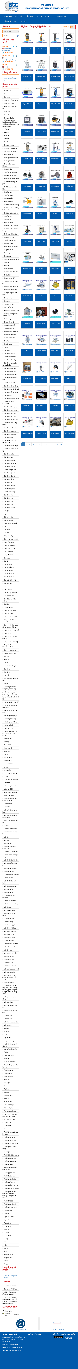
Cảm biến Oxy (8, 437)
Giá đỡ (6, 663)
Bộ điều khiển (8, 198)
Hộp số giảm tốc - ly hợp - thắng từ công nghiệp (9, 733)
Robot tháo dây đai (10, 1111)
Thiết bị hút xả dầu (10, 1179)
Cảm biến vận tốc (9, 489)
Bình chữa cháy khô (10, 148)
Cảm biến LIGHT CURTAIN (8, 403)
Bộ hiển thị (7, 256)
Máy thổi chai (8, 1016)
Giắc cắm (7, 675)
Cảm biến (7, 350)
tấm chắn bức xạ (9, 1119)
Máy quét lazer (8, 1002)
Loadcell (6, 767)
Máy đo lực (7, 907)
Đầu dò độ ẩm (8, 570)
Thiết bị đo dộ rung (10, 1158)
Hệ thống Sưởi (8, 725)
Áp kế (6, 94)
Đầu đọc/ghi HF (9, 577)
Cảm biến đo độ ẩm (10, 374)
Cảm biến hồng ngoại (11, 392)
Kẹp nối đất (7, 745)
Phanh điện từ (8, 1070)
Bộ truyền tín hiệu (9, 338)
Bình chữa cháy (9, 145)
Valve (5, 1242)
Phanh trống (8, 1073)
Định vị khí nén (8, 607)
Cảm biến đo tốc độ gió (11, 389)
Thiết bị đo (7, 1152)
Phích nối (7, 1079)
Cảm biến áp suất (9, 353)
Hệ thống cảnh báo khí (11, 702)
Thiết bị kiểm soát (9, 1182)
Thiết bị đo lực (8, 1164)
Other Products (9, 1055)
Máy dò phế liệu (9, 918)
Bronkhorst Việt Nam (10, 1289)
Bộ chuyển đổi (8, 154)
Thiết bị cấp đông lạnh (11, 1143)
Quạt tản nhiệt (8, 1095)
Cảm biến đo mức (9, 383)
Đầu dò (6, 561)
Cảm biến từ (8, 482)
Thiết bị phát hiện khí (10, 1204)
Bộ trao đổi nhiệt (9, 322)
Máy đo (6, 840)
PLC (5, 1086)
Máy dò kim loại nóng (11, 904)
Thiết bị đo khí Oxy (10, 1161)
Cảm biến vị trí (8, 495)
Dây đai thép (8, 583)
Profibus (6, 1089)
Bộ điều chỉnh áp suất (11, 172)
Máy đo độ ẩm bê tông (11, 860)
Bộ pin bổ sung (9, 307)
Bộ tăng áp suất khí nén (11, 310)
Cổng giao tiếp (8, 536)
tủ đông (6, 1229)
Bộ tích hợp (7, 319)
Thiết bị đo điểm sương (11, 1155)
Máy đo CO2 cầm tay (10, 852)
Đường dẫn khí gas (10, 653)
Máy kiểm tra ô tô (9, 947)
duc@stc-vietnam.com (11, 67)
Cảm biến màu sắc (10, 413)
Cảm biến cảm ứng (10, 360)
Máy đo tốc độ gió (9, 925)
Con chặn (7, 530)
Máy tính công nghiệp (11, 1022)
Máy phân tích (8, 963)
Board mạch (8, 344)
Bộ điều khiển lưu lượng (11, 205)
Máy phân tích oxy (10, 966)
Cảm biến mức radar (10, 428)
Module (6, 1031)
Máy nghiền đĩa (9, 959)
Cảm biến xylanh (9, 507)
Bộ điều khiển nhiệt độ (11, 213)
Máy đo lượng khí (9, 910)
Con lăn (6, 533)
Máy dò (6, 837)
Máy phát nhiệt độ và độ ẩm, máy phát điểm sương (9, 977)
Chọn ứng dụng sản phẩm (10, 1277)
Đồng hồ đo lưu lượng (11, 642)
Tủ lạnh (6, 1232)
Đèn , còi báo (8, 589)
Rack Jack (7, 1098)
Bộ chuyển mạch (9, 161)
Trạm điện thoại (9, 1217)
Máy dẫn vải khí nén (10, 829)
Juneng (6, 742)
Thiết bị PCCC (8, 1201)
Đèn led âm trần (9, 596)
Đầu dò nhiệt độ (9, 574)
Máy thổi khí (8, 1019)
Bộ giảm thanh (8, 250)
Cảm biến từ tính (9, 485)
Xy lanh (6, 1264)
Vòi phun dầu (8, 1258)
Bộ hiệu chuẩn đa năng (11, 259)
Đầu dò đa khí (8, 564)
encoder (6, 656)
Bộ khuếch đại (8, 269)
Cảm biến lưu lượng (10, 407)
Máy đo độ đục (8, 878)
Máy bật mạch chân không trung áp (9, 799)
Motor (6, 1034)
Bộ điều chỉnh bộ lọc (10, 175)
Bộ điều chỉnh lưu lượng (11, 178)
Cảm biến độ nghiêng (11, 386)
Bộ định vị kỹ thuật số (11, 234)
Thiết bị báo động (9, 1137)
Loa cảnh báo (8, 764)
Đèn (5, 586)
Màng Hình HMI (9, 795)
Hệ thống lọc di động (10, 722)
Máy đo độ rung (9, 892)
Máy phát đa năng (10, 972)
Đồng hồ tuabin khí (10, 650)
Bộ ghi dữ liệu (8, 243)
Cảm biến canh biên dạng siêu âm (9, 364)
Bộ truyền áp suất (9, 325)
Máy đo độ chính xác (10, 868)
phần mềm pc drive (10, 1062)
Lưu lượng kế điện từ (10, 773)
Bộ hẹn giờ (7, 253)
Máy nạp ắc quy (9, 956)
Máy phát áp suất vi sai (11, 969)
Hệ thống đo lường (10, 719)
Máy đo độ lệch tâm (10, 886)
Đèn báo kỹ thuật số (10, 593)
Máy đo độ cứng (9, 871)
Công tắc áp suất (9, 545)
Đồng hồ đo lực (9, 633)
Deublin (6, 604)
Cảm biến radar (9, 454)
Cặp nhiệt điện (8, 517)
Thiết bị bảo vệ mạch (10, 1140)
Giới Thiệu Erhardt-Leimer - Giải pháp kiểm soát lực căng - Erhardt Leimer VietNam (10, 1300)
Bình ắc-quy (8, 142)
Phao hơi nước (8, 1076)
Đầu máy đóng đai (10, 580)
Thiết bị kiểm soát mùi (11, 1185)
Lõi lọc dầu (7, 770)
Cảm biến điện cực (10, 368)
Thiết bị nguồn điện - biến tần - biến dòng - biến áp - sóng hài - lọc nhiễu (9, 1195)
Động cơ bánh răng (10, 610)
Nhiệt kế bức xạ (9, 1041)
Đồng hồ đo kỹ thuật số (11, 630)
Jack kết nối (7, 739)
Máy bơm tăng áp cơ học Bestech (9, 816)
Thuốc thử (7, 1213)
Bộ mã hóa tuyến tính (11, 286)
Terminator (7, 1126)
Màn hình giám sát (10, 786)
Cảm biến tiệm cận (10, 466)
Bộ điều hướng (8, 195)
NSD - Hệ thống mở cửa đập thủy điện (9, 1293)
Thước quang (8, 1210)
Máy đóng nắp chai (10, 931)
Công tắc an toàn (9, 542)
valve (5, 1245)
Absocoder (7, 91)
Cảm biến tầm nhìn (10, 463)
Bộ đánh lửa (8, 169)
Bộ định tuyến (8, 222)
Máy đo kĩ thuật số (10, 901)
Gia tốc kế (7, 669)
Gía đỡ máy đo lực (10, 666)
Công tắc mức (8, 555)
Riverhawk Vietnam (10, 1286)
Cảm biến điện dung (10, 371)
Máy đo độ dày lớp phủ (11, 875)
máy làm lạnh (8, 950)
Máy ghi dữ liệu (9, 934)
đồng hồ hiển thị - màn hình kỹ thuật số (10, 646)
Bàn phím (7, 97)
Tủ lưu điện (7, 1236)
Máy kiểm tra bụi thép (11, 944)
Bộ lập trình (7, 275)
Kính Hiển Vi (8, 761)
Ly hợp (6, 776)
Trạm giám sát (8, 1220)
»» (61, 444)
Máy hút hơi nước (9, 937)
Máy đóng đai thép (10, 928)
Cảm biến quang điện (11, 446)
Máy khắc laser (9, 941)
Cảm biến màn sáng (10, 410)
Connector (7, 558)
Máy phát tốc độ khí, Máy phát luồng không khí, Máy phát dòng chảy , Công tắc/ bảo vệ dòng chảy (10, 990)
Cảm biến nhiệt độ (10, 434)
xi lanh (6, 1261)
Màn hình (7, 783)
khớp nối (6, 754)
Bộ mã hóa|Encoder (10, 289)
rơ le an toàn (8, 1102)
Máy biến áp (8, 804)
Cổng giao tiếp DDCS (11, 539)
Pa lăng (6, 1059)
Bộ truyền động (9, 328)
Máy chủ (6, 825)
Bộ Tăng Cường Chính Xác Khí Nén (10, 315)
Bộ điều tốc (7, 219)
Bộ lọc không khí (9, 278)
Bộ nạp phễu (8, 298)
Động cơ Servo (8, 613)
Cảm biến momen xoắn (11, 419)
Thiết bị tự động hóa (10, 1207)
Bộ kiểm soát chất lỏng (11, 272)
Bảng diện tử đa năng (11, 100)
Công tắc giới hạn (9, 548)
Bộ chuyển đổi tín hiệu (11, 158)
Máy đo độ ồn (8, 889)
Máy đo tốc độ (8, 922)
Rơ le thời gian (8, 1108)
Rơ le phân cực (9, 1105)
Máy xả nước (8, 1025)
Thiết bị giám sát (9, 1173)
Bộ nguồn (7, 301)
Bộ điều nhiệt (8, 216)
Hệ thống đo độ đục (10, 716)
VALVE (6, 1248)
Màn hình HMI (8, 789)
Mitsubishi (7, 1028)
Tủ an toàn (7, 1226)
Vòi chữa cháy (8, 1254)
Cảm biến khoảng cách (11, 398)
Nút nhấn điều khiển (10, 1049)
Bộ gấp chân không (10, 240)
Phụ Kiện (7, 1083)
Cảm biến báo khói (10, 357)
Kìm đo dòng (8, 757)
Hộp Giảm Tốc (8, 728)
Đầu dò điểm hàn (9, 567)
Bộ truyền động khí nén (11, 331)
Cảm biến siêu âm (10, 460)
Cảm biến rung (8, 457)
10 (54, 444)
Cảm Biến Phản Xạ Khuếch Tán (9, 441)
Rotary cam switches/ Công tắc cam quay (10, 1115)
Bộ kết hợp (7, 262)
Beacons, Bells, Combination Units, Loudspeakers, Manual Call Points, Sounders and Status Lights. (10, 122)
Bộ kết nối (7, 265)
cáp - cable (7, 514)
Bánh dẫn (7, 112)
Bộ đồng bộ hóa (9, 237)
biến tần (6, 132)
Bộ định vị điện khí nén (11, 226)
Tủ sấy (6, 1239)
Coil (5, 526)
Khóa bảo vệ (8, 748)
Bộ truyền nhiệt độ (10, 335)
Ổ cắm (6, 1052)
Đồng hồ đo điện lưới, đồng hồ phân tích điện (10, 626)
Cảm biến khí (8, 395)
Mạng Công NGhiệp (10, 792)
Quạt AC (6, 1092)
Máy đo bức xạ (8, 843)
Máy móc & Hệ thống (10, 953)
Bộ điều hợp (8, 192)
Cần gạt (6, 511)
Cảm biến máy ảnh (10, 416)
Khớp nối (7, 751)
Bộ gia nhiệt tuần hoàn (11, 246)
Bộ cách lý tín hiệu (10, 151)
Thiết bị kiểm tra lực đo (11, 1188)
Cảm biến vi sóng (9, 492)
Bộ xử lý (6, 341)
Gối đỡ (6, 684)
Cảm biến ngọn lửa (10, 431)
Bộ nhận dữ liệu (9, 304)
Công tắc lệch (8, 552)
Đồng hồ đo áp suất (10, 617)
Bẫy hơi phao (8, 115)
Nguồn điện (7, 1038)
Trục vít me (7, 1223)
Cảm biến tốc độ (9, 479)
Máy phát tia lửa (9, 982)
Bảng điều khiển (9, 103)
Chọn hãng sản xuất (10, 78)
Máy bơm (7, 807)
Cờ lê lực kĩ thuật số (10, 523)
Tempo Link (7, 1122)
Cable (6, 347)
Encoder (6, 659)
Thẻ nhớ (6, 1129)
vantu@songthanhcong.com (10, 60)
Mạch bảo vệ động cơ (11, 779)
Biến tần (6, 129)
